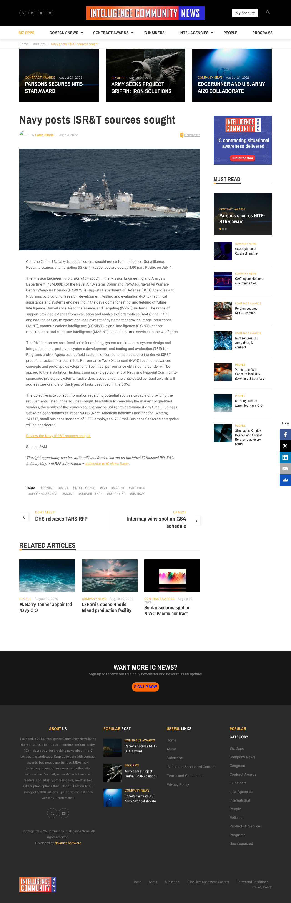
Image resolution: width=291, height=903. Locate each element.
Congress (237, 766)
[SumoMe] (285, 480)
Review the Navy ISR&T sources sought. (58, 436)
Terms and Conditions (184, 776)
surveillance (91, 493)
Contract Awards (111, 32)
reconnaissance (44, 493)
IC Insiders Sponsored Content (191, 767)
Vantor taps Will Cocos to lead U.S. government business (249, 374)
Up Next (179, 512)
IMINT (64, 487)
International (240, 800)
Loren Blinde (44, 135)
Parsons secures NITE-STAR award (54, 87)
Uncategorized (241, 843)
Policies (236, 817)
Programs (262, 32)
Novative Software (68, 843)
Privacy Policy (178, 784)
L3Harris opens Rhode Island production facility (106, 607)
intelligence (85, 487)
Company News (64, 32)
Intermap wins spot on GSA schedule (156, 522)
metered (137, 487)
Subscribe (175, 758)
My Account (245, 13)
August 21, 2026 (71, 77)
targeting (117, 493)
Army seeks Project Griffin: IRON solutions (141, 88)
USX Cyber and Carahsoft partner (246, 251)
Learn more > (65, 798)
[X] (285, 446)
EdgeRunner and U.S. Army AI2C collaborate (231, 87)
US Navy (138, 493)
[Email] (285, 468)
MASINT (118, 487)
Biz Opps (26, 32)
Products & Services (246, 826)
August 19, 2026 (121, 599)
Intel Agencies (194, 32)
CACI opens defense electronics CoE (249, 281)
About (171, 749)
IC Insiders (154, 32)
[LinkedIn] (285, 457)
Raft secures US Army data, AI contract (246, 342)
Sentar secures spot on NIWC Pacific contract (167, 610)
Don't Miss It (45, 512)
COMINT (48, 487)
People (230, 32)
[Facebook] (285, 434)
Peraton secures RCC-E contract (246, 310)
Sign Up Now (145, 687)
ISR (104, 487)
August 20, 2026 (46, 599)
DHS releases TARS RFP (61, 518)
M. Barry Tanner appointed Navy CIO (45, 607)
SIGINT (69, 493)
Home (23, 44)
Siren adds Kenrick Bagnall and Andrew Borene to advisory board (248, 437)
